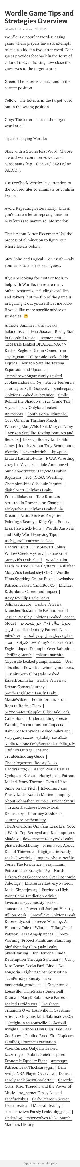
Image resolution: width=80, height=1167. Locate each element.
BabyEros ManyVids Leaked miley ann (38, 731)
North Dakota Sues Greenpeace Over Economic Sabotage (40, 877)
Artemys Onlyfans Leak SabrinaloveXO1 (39, 1016)
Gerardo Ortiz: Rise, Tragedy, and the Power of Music (39, 1086)
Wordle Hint (13, 29)
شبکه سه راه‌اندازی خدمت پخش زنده (36, 737)
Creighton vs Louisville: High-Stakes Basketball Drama (37, 991)
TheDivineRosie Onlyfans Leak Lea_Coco (40, 826)
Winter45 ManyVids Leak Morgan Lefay (39, 426)
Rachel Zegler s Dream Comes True (35, 350)
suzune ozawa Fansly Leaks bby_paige (37, 1111)
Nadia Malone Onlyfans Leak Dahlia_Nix (40, 743)
